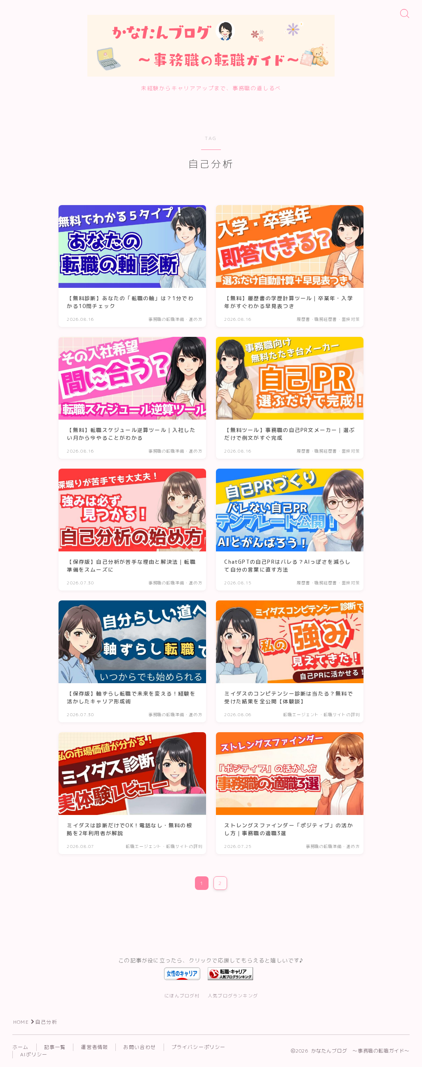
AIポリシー (33, 1054)
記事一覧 (55, 1047)
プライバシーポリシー (198, 1047)
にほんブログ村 (181, 995)
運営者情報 (94, 1047)
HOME (21, 1021)
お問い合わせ (139, 1047)
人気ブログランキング (233, 995)
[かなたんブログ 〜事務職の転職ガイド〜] (211, 46)
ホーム (20, 1047)
